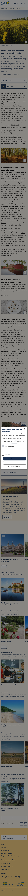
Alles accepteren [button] (14, 459)
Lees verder (14, 443)
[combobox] (24, 428)
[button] (14, 466)
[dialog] (14, 448)
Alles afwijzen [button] (14, 462)
